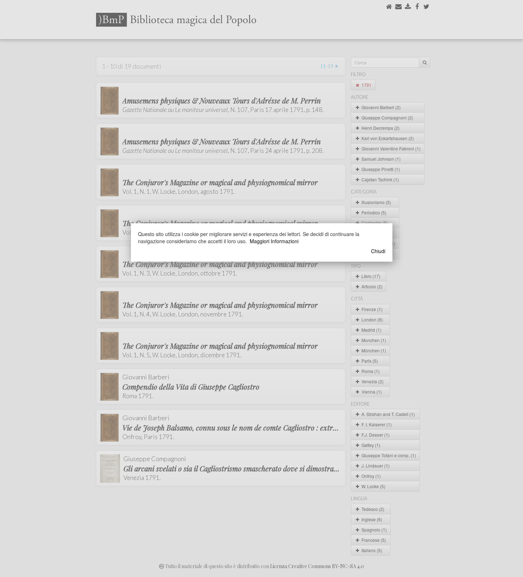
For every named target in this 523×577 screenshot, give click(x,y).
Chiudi (378, 251)
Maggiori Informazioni (274, 241)
